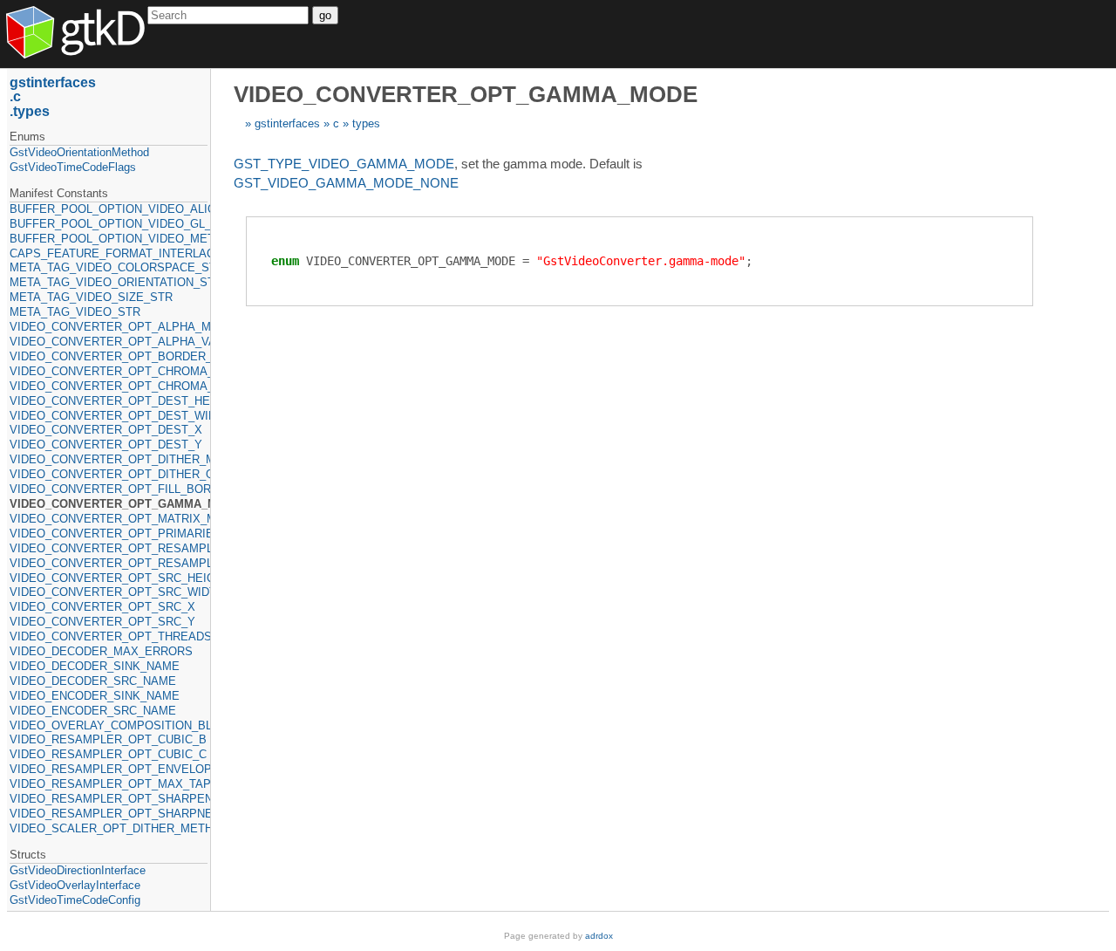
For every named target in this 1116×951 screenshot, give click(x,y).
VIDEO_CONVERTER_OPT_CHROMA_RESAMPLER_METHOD (109, 386)
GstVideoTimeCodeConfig (75, 900)
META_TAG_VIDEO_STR (75, 311)
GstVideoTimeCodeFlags (73, 167)
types (366, 123)
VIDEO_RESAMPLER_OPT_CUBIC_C (108, 754)
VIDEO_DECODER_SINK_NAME (95, 666)
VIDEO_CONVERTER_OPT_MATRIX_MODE (109, 518)
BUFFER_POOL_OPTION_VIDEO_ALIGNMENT (109, 209)
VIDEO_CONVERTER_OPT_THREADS (109, 636)
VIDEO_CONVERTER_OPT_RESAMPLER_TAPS (109, 563)
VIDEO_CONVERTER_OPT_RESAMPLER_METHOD (109, 548)
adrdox (599, 936)
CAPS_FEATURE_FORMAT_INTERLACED (109, 253)
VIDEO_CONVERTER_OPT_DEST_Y (106, 444)
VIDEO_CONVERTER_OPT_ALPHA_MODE (109, 326)
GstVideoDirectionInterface (78, 870)
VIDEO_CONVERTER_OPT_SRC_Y (102, 621)
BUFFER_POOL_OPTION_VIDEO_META (109, 238)
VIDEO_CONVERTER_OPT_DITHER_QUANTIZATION (109, 474)
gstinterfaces (287, 123)
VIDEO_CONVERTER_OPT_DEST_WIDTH (109, 415)
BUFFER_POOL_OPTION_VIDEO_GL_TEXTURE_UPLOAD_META (109, 223)
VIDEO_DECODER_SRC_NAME (93, 681)
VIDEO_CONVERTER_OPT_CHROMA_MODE (109, 371)
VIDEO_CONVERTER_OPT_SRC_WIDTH (109, 592)
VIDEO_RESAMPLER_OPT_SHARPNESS (109, 813)
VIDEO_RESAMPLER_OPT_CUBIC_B (108, 739)
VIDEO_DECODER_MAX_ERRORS (101, 651)
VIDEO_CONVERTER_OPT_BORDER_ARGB (109, 356)
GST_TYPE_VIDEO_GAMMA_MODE (344, 163)
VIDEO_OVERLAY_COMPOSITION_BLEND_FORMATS (109, 725)
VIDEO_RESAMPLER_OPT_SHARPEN (109, 798)
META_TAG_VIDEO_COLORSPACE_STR (109, 267)
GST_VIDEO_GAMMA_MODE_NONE (346, 182)
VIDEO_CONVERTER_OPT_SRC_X (102, 606)
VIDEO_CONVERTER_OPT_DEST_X (106, 429)
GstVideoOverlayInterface (75, 885)
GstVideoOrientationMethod (79, 152)
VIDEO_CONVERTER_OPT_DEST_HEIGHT (109, 400)
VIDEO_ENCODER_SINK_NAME (95, 695)
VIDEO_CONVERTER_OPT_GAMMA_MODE (109, 503)
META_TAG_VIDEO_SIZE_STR (91, 297)
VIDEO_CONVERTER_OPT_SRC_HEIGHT (109, 578)
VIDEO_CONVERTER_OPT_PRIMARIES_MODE (109, 533)
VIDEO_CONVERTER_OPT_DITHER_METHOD (109, 459)
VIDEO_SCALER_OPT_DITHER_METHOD (109, 828)
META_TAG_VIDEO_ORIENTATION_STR (109, 282)
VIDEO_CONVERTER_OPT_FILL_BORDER (109, 489)
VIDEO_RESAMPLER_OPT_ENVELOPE (109, 769)
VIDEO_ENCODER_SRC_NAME (93, 710)
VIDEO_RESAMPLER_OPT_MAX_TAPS (109, 783)
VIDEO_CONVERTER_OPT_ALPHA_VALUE (109, 341)
